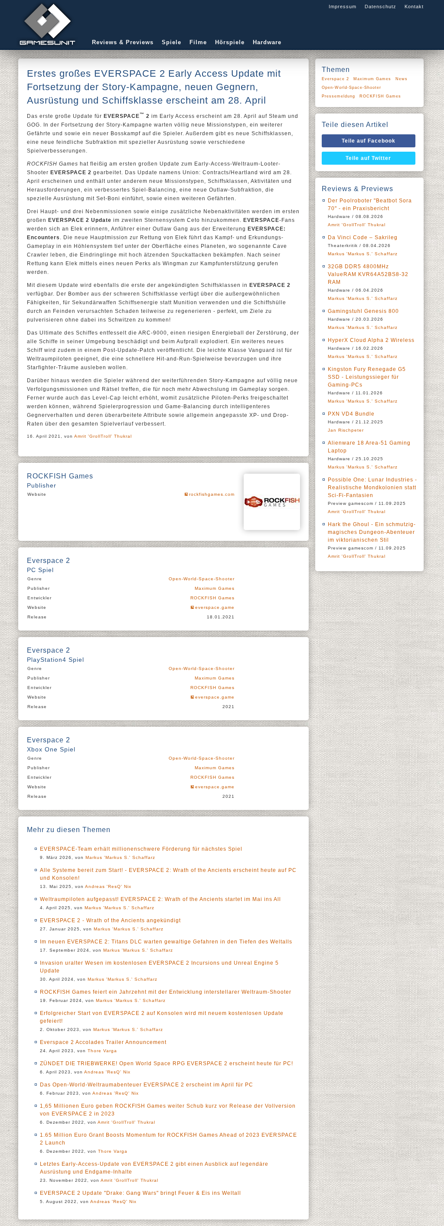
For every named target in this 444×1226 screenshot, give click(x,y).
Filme (198, 42)
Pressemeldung (338, 96)
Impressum (342, 6)
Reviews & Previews (122, 42)
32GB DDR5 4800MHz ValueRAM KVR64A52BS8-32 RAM (368, 274)
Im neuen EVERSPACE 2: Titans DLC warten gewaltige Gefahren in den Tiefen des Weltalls (166, 942)
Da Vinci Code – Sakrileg (363, 237)
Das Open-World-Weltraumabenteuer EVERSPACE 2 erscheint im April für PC (146, 1085)
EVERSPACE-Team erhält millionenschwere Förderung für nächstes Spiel (141, 849)
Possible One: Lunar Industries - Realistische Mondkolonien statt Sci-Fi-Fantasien (372, 487)
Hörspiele (230, 42)
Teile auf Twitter (368, 158)
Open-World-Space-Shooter (202, 578)
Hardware (267, 42)
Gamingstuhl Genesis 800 (363, 311)
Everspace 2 (335, 79)
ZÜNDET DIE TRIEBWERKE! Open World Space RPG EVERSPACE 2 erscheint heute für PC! (166, 1063)
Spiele (171, 42)
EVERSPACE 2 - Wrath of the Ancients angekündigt (110, 920)
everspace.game (215, 607)
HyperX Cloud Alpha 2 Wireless (371, 340)
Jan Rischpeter (346, 430)
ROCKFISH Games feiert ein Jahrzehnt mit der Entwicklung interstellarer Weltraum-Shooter (165, 992)
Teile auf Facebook (368, 141)
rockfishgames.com (212, 494)
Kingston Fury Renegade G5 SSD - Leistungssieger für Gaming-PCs (367, 377)
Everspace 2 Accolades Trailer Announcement (103, 1042)
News (401, 79)
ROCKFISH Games (212, 597)
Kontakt (414, 6)
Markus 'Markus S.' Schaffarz (120, 857)
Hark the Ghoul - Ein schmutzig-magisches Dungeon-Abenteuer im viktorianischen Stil (372, 532)
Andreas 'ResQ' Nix (108, 886)
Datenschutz (380, 6)
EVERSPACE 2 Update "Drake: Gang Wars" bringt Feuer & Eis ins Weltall (140, 1193)
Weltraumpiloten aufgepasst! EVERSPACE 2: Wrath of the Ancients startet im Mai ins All (160, 899)
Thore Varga (102, 1050)
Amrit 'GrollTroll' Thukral (103, 436)
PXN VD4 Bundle (351, 414)
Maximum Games (215, 588)
